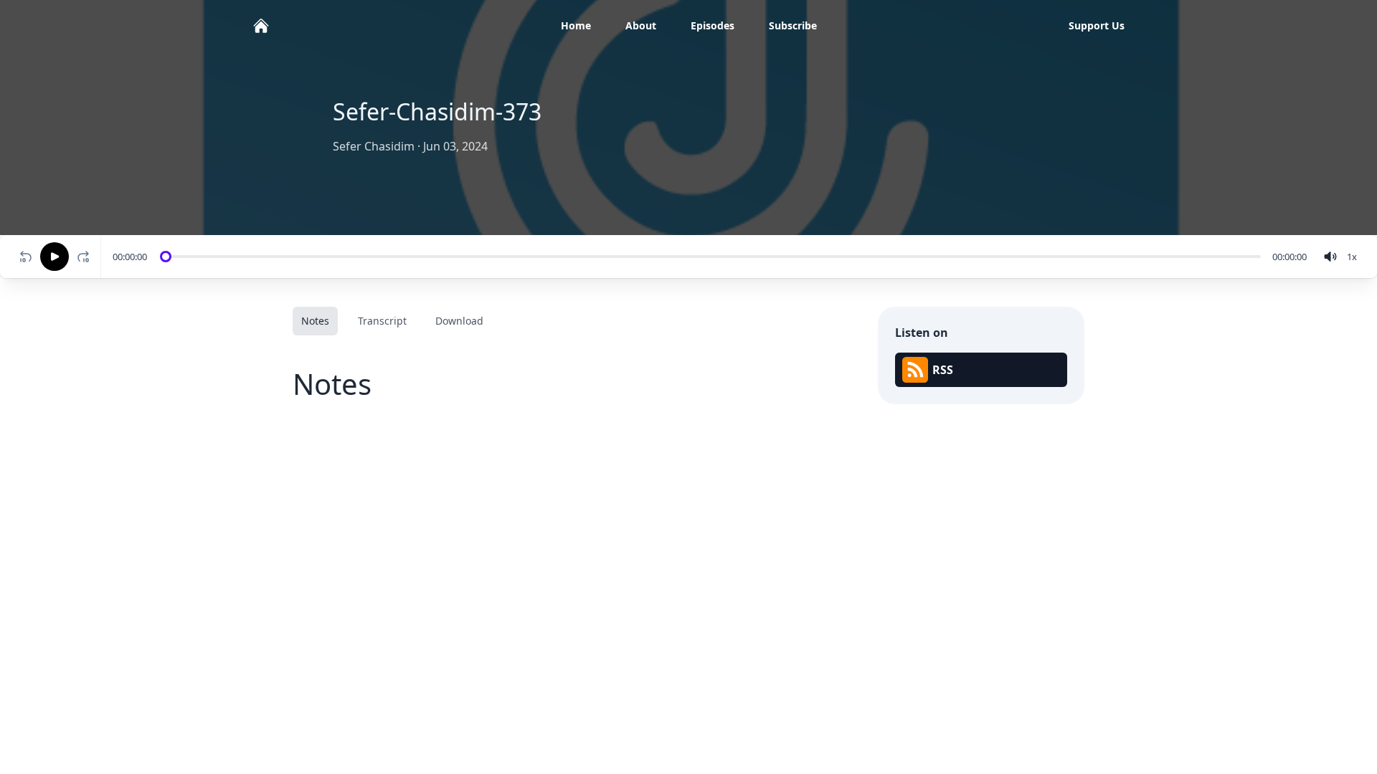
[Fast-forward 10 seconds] (86, 256)
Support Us (1097, 25)
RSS (942, 370)
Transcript (382, 321)
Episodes (712, 25)
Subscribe (793, 25)
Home (576, 25)
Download (459, 321)
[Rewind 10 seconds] (25, 256)
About (640, 25)
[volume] (1330, 256)
